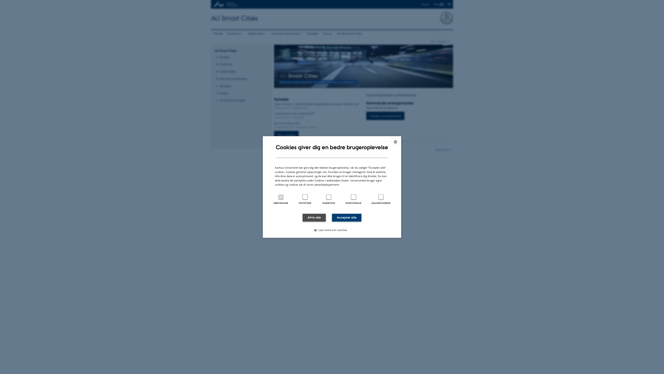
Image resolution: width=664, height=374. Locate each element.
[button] (332, 230)
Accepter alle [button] (346, 217)
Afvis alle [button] (314, 217)
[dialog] (332, 187)
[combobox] (395, 142)
